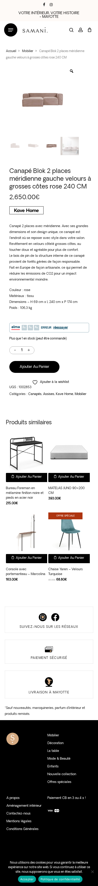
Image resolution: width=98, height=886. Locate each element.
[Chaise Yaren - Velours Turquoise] (69, 533)
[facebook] (44, 4)
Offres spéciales (59, 782)
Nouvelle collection (61, 774)
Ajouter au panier (34, 367)
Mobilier (27, 51)
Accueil (11, 51)
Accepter (27, 879)
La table (53, 751)
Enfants (53, 766)
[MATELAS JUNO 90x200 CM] (69, 452)
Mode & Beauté (58, 759)
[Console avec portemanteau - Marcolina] (26, 533)
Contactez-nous (18, 813)
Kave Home (64, 394)
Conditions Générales (22, 829)
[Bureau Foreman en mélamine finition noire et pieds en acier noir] (26, 452)
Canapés (34, 394)
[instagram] (51, 4)
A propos (13, 798)
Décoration (55, 743)
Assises (48, 394)
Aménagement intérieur (23, 806)
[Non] (92, 871)
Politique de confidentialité (60, 879)
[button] (10, 30)
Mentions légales (18, 821)
